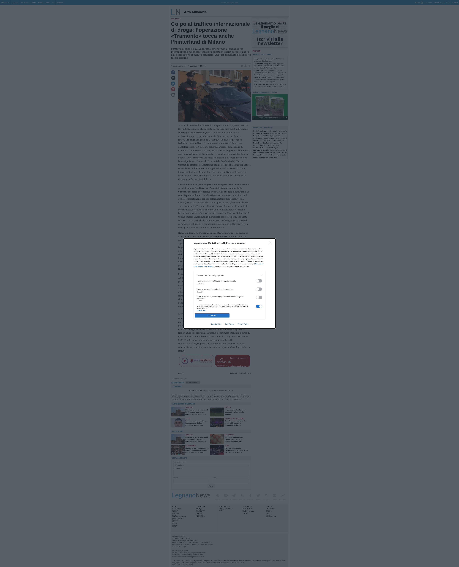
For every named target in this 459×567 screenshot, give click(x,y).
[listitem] (229, 275)
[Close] (271, 243)
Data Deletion (216, 324)
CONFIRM (212, 315)
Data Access (229, 324)
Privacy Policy (243, 324)
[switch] (259, 280)
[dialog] (229, 283)
